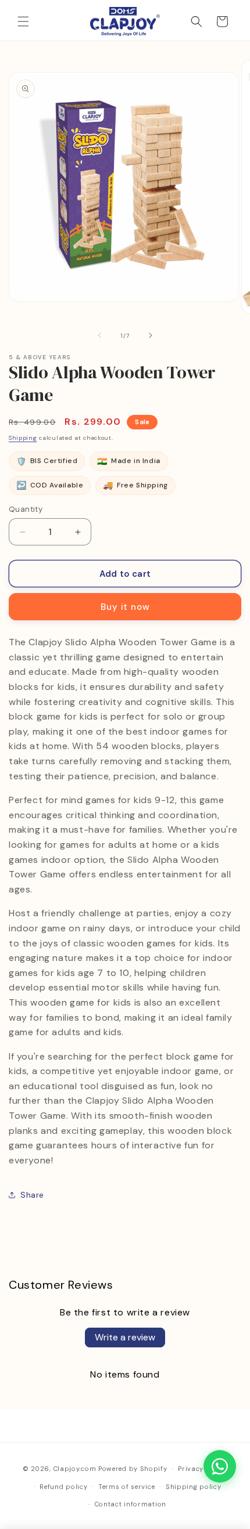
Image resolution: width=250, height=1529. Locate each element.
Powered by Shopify (132, 1469)
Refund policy (63, 1487)
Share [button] (32, 1195)
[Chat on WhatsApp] (219, 1466)
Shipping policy (194, 1487)
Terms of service (126, 1487)
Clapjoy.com (75, 1469)
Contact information (130, 1504)
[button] (23, 21)
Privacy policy (202, 1469)
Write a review (125, 1337)
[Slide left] (99, 335)
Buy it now (125, 607)
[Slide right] (150, 335)
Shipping (23, 438)
